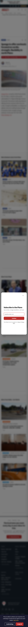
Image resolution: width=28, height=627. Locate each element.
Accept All (19, 624)
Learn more (16, 620)
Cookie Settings (9, 624)
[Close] (23, 295)
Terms (19, 322)
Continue (14, 318)
